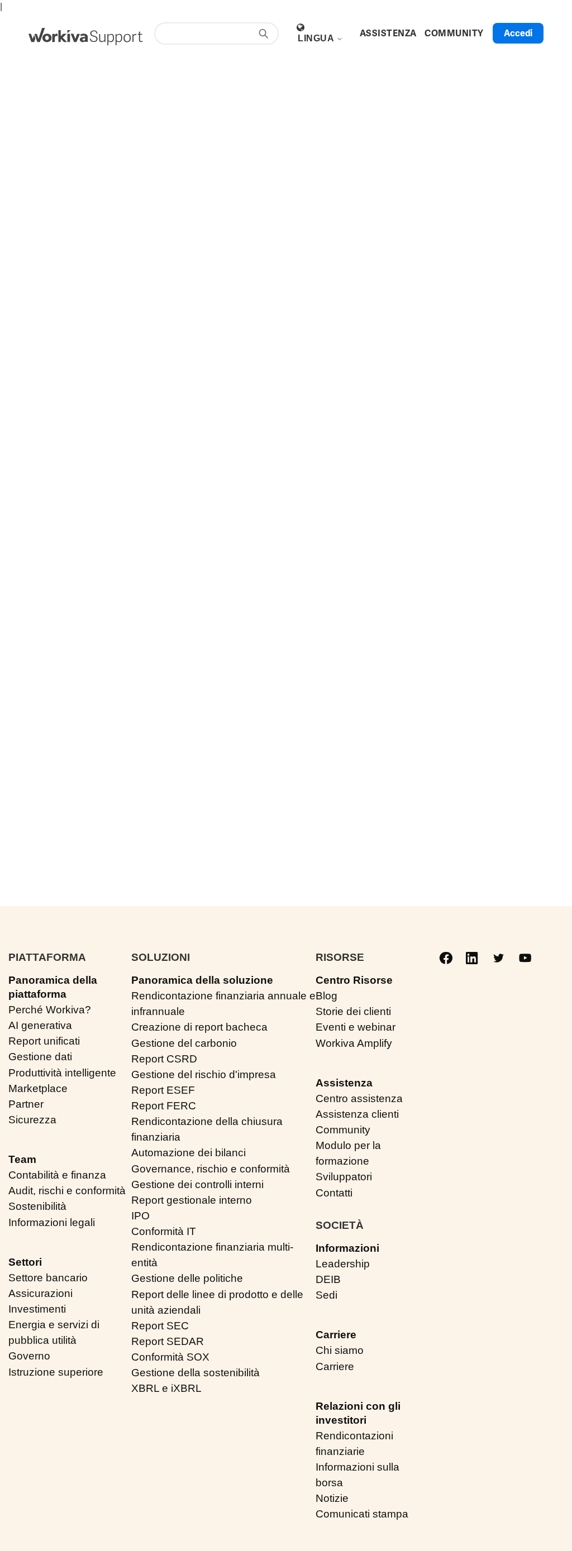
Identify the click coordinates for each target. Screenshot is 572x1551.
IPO (140, 1216)
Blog (326, 996)
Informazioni (347, 1248)
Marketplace (38, 1088)
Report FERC (163, 1106)
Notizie (332, 1498)
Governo (29, 1356)
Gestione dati (40, 1056)
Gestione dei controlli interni (197, 1184)
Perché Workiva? (49, 1010)
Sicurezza (32, 1120)
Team (22, 1159)
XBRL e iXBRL (166, 1388)
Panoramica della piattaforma (52, 987)
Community (343, 1130)
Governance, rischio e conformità (210, 1169)
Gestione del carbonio (184, 1043)
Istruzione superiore (55, 1372)
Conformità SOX (170, 1357)
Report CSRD (164, 1059)
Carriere (336, 1335)
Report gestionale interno (191, 1200)
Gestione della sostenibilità (195, 1372)
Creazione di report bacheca (199, 1027)
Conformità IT (163, 1231)
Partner (26, 1104)
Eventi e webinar (355, 1027)
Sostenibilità (37, 1206)
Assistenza (344, 1083)
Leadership (343, 1264)
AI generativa (40, 1025)
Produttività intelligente (62, 1073)
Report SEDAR (167, 1341)
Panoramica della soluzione (202, 980)
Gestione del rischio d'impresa (203, 1074)
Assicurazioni (40, 1293)
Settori (25, 1262)
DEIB (328, 1279)
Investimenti (37, 1309)
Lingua (317, 38)
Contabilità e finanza (57, 1175)
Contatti (334, 1193)
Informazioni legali (51, 1222)
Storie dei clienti (353, 1011)
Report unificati (44, 1041)
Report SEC (160, 1326)
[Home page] (85, 36)
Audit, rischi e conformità (67, 1190)
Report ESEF (163, 1090)
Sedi (326, 1295)
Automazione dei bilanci (188, 1153)
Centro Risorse (354, 980)
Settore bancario (48, 1278)
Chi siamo (340, 1350)
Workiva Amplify (354, 1043)
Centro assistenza (359, 1098)
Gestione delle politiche (187, 1278)
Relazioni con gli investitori (358, 1413)
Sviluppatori (344, 1177)
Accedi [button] (518, 33)
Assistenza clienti (357, 1114)
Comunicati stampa (362, 1514)
